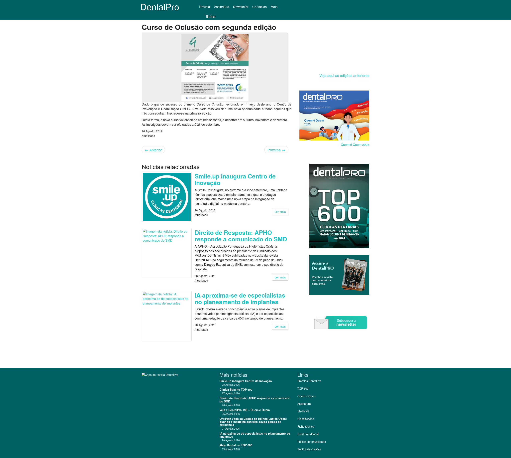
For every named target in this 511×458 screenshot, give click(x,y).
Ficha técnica (305, 426)
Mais (274, 6)
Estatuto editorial (308, 434)
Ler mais (280, 211)
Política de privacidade (311, 442)
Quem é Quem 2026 (355, 144)
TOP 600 (303, 388)
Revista (204, 6)
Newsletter (240, 6)
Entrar (211, 16)
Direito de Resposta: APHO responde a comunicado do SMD (241, 235)
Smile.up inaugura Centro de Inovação (235, 179)
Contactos (259, 6)
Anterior (153, 149)
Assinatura (221, 6)
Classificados (305, 419)
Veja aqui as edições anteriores (344, 75)
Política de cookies (309, 449)
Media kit (303, 411)
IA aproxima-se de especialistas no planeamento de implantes (240, 298)
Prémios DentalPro (309, 381)
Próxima (276, 149)
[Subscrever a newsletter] (341, 332)
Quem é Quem (306, 396)
